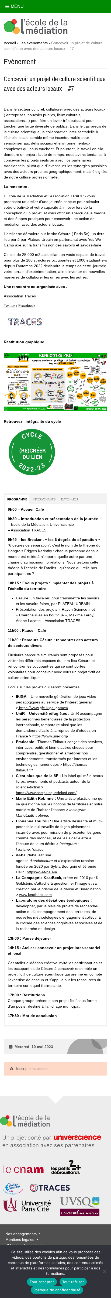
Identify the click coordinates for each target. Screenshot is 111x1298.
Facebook (26, 305)
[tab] (17, 499)
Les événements (33, 43)
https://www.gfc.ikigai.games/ (43, 708)
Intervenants (44, 499)
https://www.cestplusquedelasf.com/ (46, 793)
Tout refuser (73, 1282)
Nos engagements (21, 1234)
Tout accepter (42, 1282)
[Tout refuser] (104, 1271)
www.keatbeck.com (35, 894)
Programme (17, 499)
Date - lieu (69, 499)
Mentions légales (19, 1239)
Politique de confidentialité (56, 1290)
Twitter (9, 305)
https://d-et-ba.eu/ (42, 872)
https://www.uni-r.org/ (50, 736)
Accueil (10, 43)
